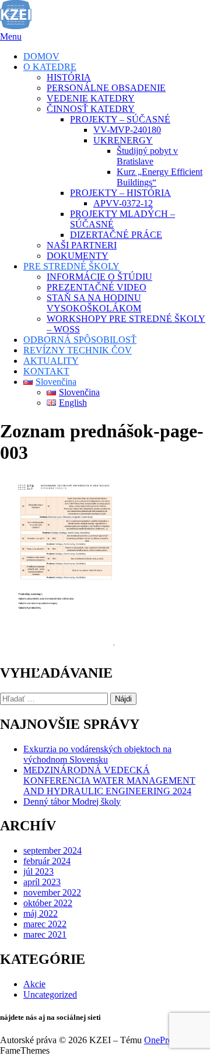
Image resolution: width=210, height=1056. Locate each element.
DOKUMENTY (77, 256)
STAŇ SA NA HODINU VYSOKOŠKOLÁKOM (94, 303)
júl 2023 (38, 871)
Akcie (34, 984)
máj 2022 (40, 913)
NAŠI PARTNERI (82, 245)
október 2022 (47, 903)
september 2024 (52, 850)
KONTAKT (46, 371)
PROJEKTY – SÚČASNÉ (120, 119)
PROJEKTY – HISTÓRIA (120, 193)
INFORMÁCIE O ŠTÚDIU (99, 277)
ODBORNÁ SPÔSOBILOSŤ (79, 340)
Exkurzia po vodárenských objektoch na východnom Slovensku (97, 754)
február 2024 (47, 861)
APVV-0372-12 (123, 203)
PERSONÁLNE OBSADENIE (106, 88)
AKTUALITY (51, 361)
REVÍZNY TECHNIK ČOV (77, 350)
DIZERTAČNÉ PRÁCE (116, 235)
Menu (11, 36)
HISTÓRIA (69, 77)
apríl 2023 (42, 882)
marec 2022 (44, 924)
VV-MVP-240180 (127, 130)
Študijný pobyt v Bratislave (147, 156)
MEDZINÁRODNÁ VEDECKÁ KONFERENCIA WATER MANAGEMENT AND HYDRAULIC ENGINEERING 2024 (109, 780)
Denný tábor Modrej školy (72, 801)
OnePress (161, 1040)
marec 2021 (44, 934)
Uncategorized (50, 994)
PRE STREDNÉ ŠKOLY (71, 266)
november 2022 (52, 892)
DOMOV (41, 56)
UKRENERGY (123, 140)
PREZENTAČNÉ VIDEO (96, 287)
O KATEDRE (49, 67)
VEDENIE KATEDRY (91, 98)
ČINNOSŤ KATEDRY (91, 109)
